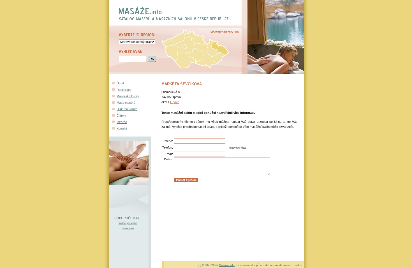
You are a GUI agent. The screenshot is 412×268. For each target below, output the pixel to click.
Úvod (120, 83)
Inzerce (122, 122)
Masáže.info (227, 265)
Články (121, 115)
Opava (174, 102)
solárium (128, 228)
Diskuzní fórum (127, 109)
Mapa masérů (126, 102)
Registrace (124, 89)
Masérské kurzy (128, 96)
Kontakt (122, 128)
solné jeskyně (128, 223)
